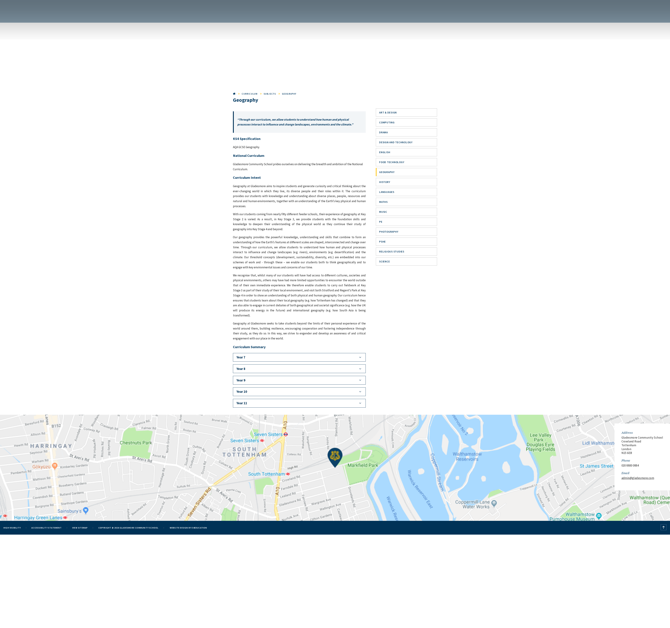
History (384, 182)
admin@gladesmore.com (637, 478)
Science (384, 261)
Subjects (270, 93)
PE (380, 221)
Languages (386, 192)
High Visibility (12, 527)
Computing (387, 122)
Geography (289, 93)
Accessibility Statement (46, 527)
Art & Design (388, 112)
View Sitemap (80, 527)
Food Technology (391, 162)
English (384, 152)
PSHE (382, 241)
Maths (383, 202)
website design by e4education (188, 527)
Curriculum (250, 93)
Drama (383, 132)
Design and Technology (396, 142)
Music (383, 211)
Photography (388, 231)
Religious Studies (391, 251)
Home (234, 93)
